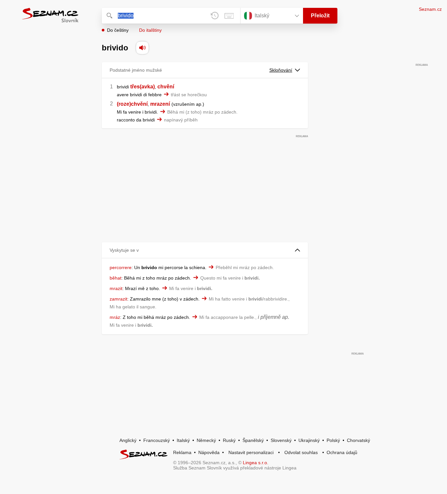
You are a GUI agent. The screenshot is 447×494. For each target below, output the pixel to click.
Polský (333, 440)
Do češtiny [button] (118, 30)
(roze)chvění (132, 104)
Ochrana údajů (342, 452)
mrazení (160, 104)
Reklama (182, 452)
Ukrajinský (309, 440)
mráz (115, 317)
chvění (165, 86)
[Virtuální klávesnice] (229, 16)
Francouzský (156, 440)
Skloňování (280, 70)
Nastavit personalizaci (251, 452)
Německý (206, 440)
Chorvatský (358, 440)
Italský (183, 440)
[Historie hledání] (214, 16)
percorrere (121, 267)
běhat (115, 278)
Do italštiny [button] (150, 30)
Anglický (127, 440)
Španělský (253, 440)
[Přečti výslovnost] (142, 47)
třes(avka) (142, 86)
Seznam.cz (430, 9)
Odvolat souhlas (301, 452)
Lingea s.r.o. (255, 462)
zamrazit (118, 299)
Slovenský (281, 440)
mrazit (116, 288)
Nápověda (209, 452)
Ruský (229, 440)
